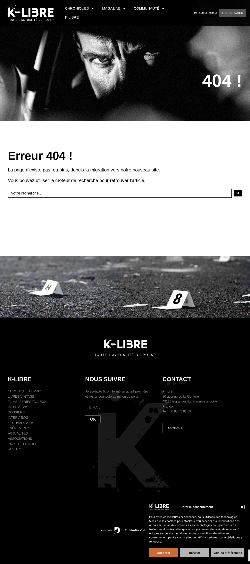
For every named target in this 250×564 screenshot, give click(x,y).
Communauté (146, 8)
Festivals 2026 (20, 423)
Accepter (163, 553)
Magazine (111, 8)
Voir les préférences (227, 553)
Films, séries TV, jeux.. (28, 402)
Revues (14, 449)
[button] (242, 507)
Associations (20, 439)
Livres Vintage (21, 396)
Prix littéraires (22, 444)
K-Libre (72, 17)
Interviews (18, 407)
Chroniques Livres (25, 391)
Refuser (194, 553)
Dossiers (16, 412)
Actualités (18, 433)
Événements (19, 428)
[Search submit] (238, 193)
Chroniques (77, 8)
